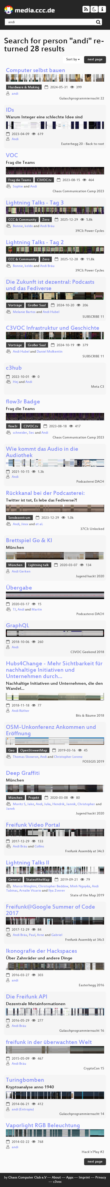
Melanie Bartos (24, 312)
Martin (37, 610)
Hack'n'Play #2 (93, 1152)
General (14, 880)
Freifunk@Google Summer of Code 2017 (50, 910)
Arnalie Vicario (30, 891)
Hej (15, 382)
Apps (69, 1178)
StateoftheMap (37, 880)
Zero (45, 220)
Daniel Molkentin (49, 352)
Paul (32, 935)
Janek (10, 809)
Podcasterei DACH (90, 482)
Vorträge (15, 305)
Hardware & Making (23, 87)
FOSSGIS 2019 (93, 762)
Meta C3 (97, 387)
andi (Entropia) (23, 1109)
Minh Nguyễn (80, 886)
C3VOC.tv (44, 180)
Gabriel (56, 935)
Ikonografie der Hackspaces (41, 951)
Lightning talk (38, 565)
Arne (40, 935)
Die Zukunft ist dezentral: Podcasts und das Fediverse (50, 285)
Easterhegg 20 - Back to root (82, 144)
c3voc (57, 1182)
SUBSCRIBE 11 (93, 317)
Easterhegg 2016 (91, 985)
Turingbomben (25, 1080)
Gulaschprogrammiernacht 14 (81, 1114)
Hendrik (58, 804)
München (15, 565)
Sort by (72, 59)
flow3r (13, 426)
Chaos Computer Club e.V (27, 1178)
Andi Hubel (51, 312)
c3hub (14, 368)
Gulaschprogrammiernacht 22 (81, 99)
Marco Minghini (25, 886)
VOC (12, 156)
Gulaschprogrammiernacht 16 (81, 1031)
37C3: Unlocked (92, 529)
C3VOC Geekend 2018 (87, 652)
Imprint (84, 1178)
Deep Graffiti (23, 773)
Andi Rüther (20, 711)
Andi (15, 139)
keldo (29, 226)
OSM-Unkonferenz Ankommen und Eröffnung (51, 730)
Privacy (100, 1178)
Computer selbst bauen (35, 71)
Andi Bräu (47, 226)
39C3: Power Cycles (89, 231)
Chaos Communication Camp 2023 (78, 191)
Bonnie (18, 226)
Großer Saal (37, 305)
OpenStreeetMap (33, 751)
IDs (10, 110)
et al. (39, 524)
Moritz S (19, 804)
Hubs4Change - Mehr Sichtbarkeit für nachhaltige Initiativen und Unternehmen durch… (54, 670)
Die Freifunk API (26, 997)
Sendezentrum (19, 518)
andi (15, 94)
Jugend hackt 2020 (90, 576)
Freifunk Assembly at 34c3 (84, 851)
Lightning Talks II (27, 863)
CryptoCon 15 (94, 1069)
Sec (31, 433)
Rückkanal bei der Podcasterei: (45, 493)
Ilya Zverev (56, 891)
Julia (47, 804)
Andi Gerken (21, 572)
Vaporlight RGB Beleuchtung (43, 1126)
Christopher (86, 804)
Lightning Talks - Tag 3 (35, 203)
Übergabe (19, 588)
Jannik (71, 804)
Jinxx (24, 524)
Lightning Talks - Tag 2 (35, 243)
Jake (30, 804)
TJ (14, 610)
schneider (20, 433)
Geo (11, 751)
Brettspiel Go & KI (29, 541)
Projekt (33, 798)
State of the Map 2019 (87, 895)
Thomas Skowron (25, 757)
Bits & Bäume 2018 (90, 716)
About (56, 1178)
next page (95, 59)
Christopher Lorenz (68, 757)
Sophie (18, 187)
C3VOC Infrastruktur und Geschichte (52, 328)
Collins (39, 847)
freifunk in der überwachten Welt (49, 1042)
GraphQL (17, 626)
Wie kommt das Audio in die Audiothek (42, 452)
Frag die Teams (19, 180)
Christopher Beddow (53, 886)
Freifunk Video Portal (33, 825)
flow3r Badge (23, 402)
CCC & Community (22, 220)
